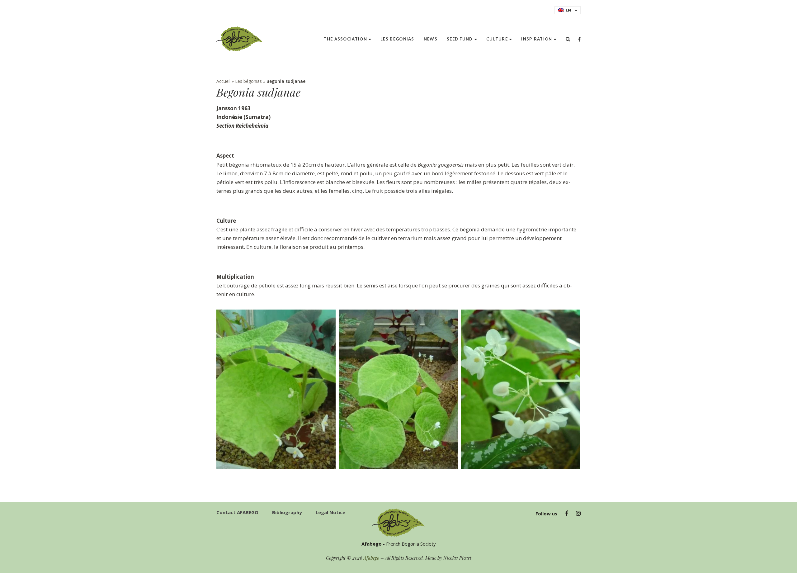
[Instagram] (578, 513)
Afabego (371, 558)
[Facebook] (579, 39)
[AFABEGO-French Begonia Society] (239, 39)
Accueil (223, 81)
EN (568, 10)
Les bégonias (248, 81)
